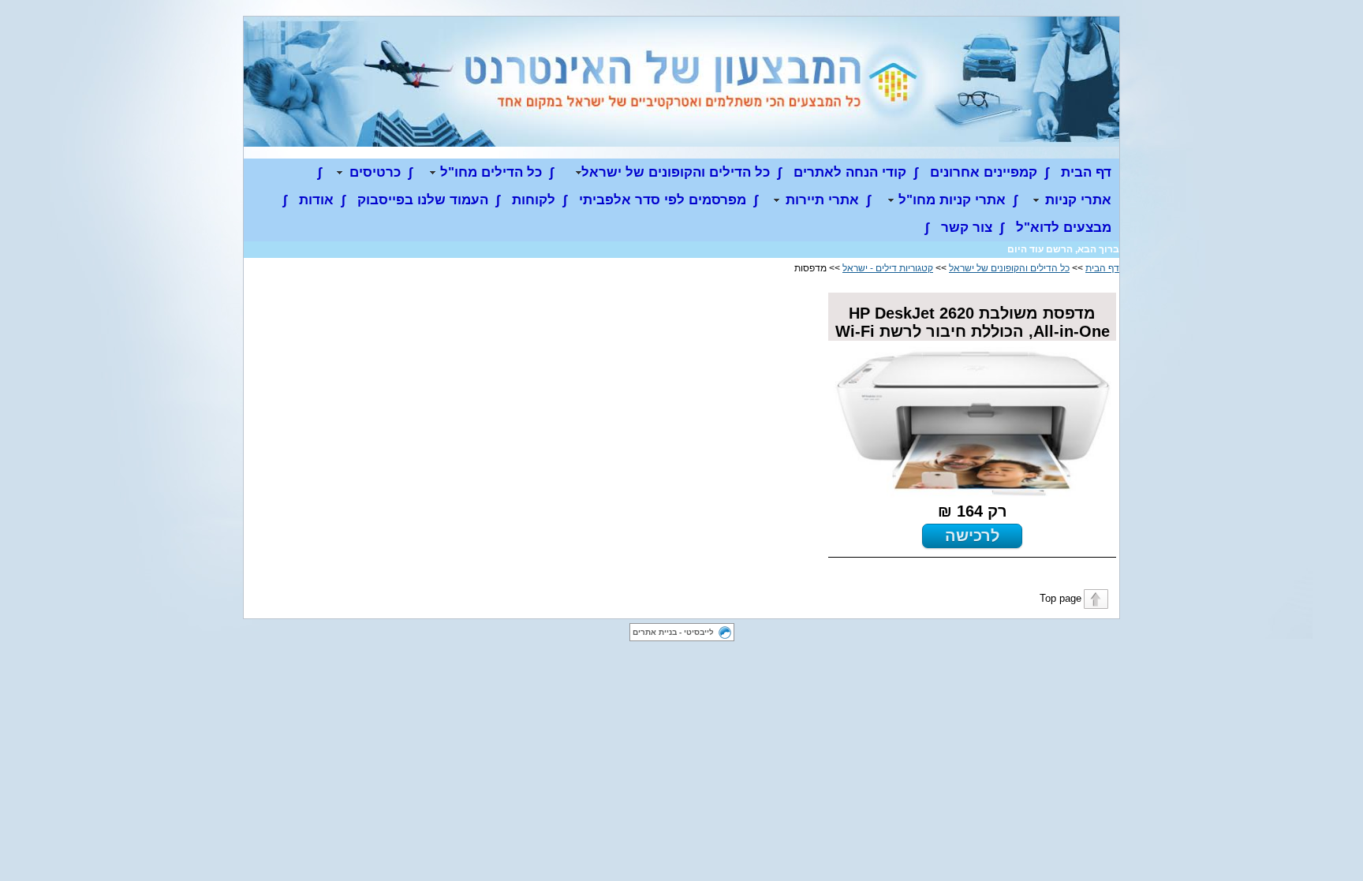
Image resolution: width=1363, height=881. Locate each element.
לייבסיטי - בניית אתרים (673, 632)
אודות (316, 199)
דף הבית (1086, 172)
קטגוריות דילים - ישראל (887, 268)
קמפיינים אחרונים (983, 172)
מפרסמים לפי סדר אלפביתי (662, 199)
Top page (1060, 598)
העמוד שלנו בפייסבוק (422, 199)
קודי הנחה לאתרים (850, 172)
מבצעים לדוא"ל (1063, 227)
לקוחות (533, 199)
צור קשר (966, 227)
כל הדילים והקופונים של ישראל (1009, 268)
